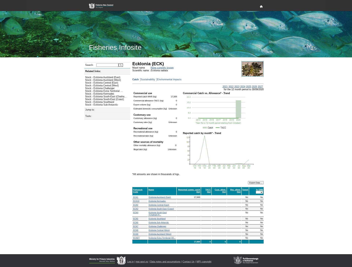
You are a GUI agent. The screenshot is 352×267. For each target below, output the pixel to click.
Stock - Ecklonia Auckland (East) (102, 77)
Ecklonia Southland (157, 219)
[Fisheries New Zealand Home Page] (103, 6)
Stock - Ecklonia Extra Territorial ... (103, 91)
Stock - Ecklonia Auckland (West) (103, 80)
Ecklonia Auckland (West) (160, 234)
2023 (236, 86)
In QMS (259, 190)
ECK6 (135, 222)
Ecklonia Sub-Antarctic (159, 222)
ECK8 (135, 230)
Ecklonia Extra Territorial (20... (162, 238)
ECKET (136, 238)
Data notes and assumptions (165, 261)
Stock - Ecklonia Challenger (100, 88)
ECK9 (135, 234)
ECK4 (135, 212)
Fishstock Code (137, 191)
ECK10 (136, 201)
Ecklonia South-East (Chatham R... (158, 213)
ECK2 (135, 205)
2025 (248, 86)
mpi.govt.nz (142, 261)
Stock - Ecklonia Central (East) (101, 82)
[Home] (261, 7)
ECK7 (135, 226)
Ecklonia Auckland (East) (160, 197)
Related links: (93, 71)
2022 (231, 86)
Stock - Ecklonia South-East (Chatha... (105, 96)
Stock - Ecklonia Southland (99, 102)
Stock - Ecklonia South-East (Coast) (104, 99)
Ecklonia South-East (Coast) (161, 209)
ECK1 (135, 197)
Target (245, 190)
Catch (135, 79)
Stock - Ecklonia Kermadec (99, 93)
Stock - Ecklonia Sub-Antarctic (101, 104)
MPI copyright (204, 261)
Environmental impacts (169, 79)
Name (151, 190)
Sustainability (148, 79)
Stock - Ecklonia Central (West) (102, 85)
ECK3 (135, 209)
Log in (130, 261)
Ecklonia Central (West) (159, 230)
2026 (254, 86)
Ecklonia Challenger (157, 226)
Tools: (88, 116)
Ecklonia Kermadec (157, 201)
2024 (242, 86)
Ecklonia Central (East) (159, 205)
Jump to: (90, 109)
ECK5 (135, 219)
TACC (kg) (208, 191)
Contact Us (189, 261)
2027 (260, 86)
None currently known (162, 67)
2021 (225, 86)
